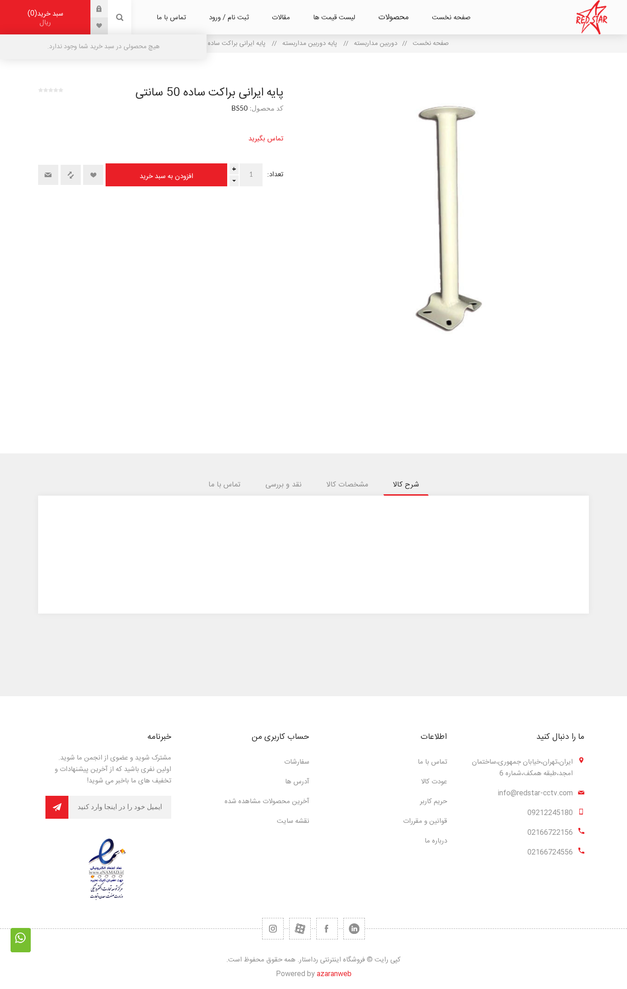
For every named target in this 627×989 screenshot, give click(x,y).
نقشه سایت (293, 821)
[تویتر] (354, 928)
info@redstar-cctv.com (535, 793)
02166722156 (550, 832)
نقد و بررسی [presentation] (283, 485)
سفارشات (296, 762)
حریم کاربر (433, 801)
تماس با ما (432, 762)
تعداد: (275, 174)
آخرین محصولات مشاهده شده (266, 801)
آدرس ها (297, 782)
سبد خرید (46, 18)
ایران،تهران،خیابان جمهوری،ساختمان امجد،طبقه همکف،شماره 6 (522, 767)
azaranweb (334, 974)
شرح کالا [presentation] (406, 485)
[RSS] (273, 928)
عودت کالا (434, 782)
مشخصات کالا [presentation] (347, 485)
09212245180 (550, 813)
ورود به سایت (92, 8)
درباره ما (436, 841)
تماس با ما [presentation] (224, 485)
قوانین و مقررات (425, 821)
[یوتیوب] (300, 928)
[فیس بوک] (327, 928)
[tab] (406, 485)
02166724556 (550, 852)
